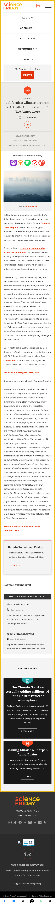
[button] (38, 6)
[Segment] (27, 90)
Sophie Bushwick (24, 634)
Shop (37, 69)
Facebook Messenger (14, 901)
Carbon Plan (10, 360)
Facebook (4, 901)
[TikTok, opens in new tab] (15, 822)
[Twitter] (23, 901)
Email (50, 901)
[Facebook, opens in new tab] (25, 822)
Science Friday (13, 6)
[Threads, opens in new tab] (35, 822)
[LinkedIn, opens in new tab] (40, 822)
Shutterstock (31, 206)
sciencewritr (17, 610)
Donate (27, 75)
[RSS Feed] (45, 822)
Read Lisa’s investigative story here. (22, 372)
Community (26, 49)
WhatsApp (41, 901)
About (26, 59)
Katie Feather (22, 604)
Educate (26, 38)
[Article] (27, 681)
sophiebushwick (19, 639)
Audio (26, 17)
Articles (26, 28)
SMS (32, 901)
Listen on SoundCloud (25, 141)
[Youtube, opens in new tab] (20, 822)
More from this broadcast (25, 145)
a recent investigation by (32, 248)
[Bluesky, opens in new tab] (30, 822)
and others (20, 252)
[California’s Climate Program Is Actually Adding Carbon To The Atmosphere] (27, 124)
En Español (21, 69)
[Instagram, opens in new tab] (10, 822)
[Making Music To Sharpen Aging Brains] (27, 762)
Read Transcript (26, 136)
